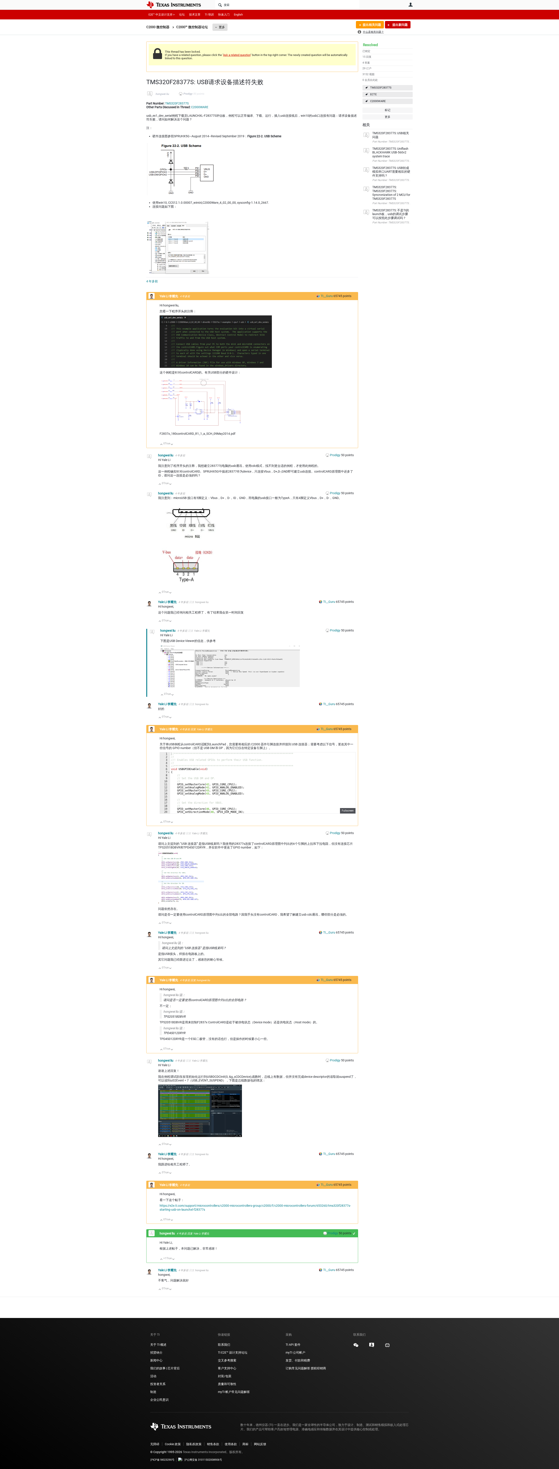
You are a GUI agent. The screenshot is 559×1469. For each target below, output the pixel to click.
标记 (387, 110)
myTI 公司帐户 (295, 1352)
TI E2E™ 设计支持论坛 (232, 1352)
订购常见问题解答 (298, 1368)
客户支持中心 (227, 1368)
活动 (153, 1376)
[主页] (176, 4)
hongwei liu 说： (173, 943)
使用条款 (231, 1444)
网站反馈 (260, 1444)
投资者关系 (158, 1384)
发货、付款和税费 (298, 1360)
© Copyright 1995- (166, 1452)
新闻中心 (156, 1360)
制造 (153, 1392)
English (238, 14)
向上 (161, 445)
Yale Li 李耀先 (169, 296)
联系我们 (224, 1344)
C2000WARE (378, 101)
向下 (172, 445)
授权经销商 (318, 1368)
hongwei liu (162, 94)
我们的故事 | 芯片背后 (165, 1368)
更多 (222, 27)
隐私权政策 (194, 1444)
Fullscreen (348, 810)
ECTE (373, 94)
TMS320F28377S (381, 87)
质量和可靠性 (227, 1384)
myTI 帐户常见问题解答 (234, 1392)
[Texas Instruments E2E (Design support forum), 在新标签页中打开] (371, 1346)
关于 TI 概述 (158, 1344)
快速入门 (223, 14)
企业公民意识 (159, 1399)
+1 (354, 1233)
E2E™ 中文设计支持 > (161, 14)
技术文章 (194, 14)
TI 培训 (209, 14)
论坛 (182, 14)
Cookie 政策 (173, 1444)
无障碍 (154, 1444)
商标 (245, 1444)
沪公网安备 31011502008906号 (203, 1459)
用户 (410, 4)
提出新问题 (400, 24)
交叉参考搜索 (227, 1360)
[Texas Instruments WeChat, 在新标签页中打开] (356, 1346)
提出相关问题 (372, 24)
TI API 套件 (293, 1344)
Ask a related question (236, 55)
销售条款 (213, 1444)
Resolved (370, 45)
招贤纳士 (156, 1352)
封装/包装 (224, 1376)
